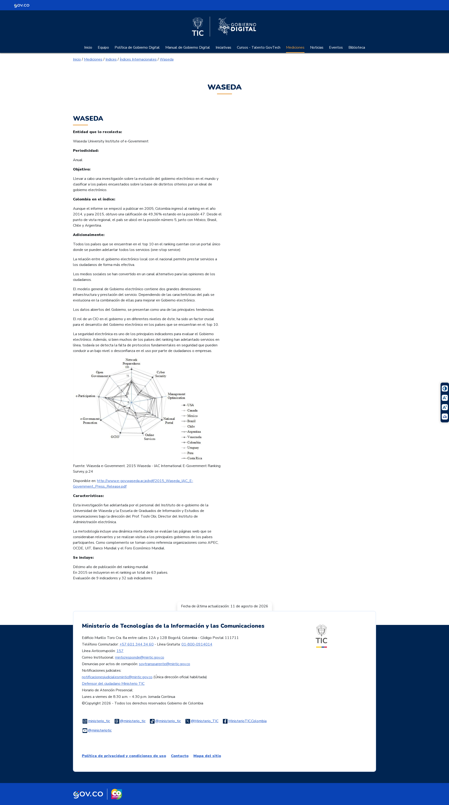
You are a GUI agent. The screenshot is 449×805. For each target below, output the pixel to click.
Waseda (167, 59)
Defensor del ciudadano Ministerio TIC (113, 683)
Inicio (88, 47)
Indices (111, 59)
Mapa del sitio (207, 755)
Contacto (179, 755)
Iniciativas (223, 47)
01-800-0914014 (196, 644)
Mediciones (295, 47)
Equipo (103, 47)
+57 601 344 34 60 (136, 644)
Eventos (336, 47)
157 (119, 650)
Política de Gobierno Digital (137, 47)
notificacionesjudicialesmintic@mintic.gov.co (117, 677)
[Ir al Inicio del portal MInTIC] (321, 635)
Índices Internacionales (138, 59)
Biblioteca (356, 47)
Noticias (316, 47)
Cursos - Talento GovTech (258, 47)
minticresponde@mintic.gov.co (139, 657)
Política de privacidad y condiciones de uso (124, 755)
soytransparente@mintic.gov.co (164, 664)
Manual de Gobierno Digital (187, 47)
